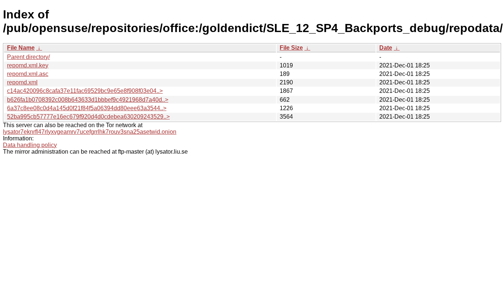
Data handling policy (30, 145)
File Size (291, 48)
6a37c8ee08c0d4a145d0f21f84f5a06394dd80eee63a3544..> (86, 108)
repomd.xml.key (27, 65)
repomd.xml (22, 82)
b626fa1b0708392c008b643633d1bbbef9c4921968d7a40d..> (87, 100)
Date (385, 48)
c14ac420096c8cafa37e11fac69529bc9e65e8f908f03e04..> (85, 91)
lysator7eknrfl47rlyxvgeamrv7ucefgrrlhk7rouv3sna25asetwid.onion (89, 132)
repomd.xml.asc (27, 74)
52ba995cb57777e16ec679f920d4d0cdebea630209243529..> (88, 116)
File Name (21, 48)
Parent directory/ (28, 57)
